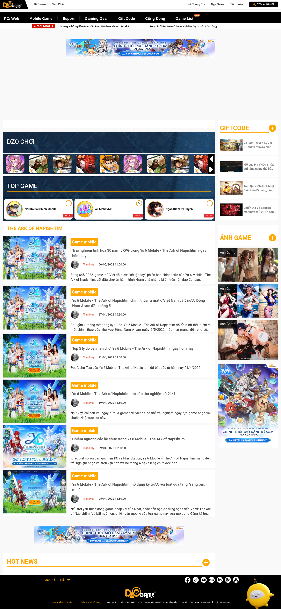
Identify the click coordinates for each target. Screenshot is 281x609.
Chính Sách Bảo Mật (62, 602)
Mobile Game (40, 18)
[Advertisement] (140, 91)
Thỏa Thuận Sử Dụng (90, 602)
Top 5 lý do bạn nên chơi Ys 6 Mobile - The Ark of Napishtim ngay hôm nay (133, 348)
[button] (211, 169)
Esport (68, 18)
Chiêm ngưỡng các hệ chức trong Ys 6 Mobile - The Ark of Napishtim (128, 439)
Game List (184, 18)
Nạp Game (217, 4)
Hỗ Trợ (65, 580)
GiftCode (234, 128)
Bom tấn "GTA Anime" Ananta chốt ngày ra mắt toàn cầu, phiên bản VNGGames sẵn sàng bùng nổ (169, 26)
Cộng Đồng (155, 18)
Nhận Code (256, 145)
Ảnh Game (235, 237)
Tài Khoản (236, 4)
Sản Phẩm (58, 4)
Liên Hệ (49, 580)
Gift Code (126, 18)
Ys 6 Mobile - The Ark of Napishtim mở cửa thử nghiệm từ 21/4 (123, 394)
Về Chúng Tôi (196, 4)
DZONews (40, 4)
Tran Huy (88, 264)
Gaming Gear (96, 18)
